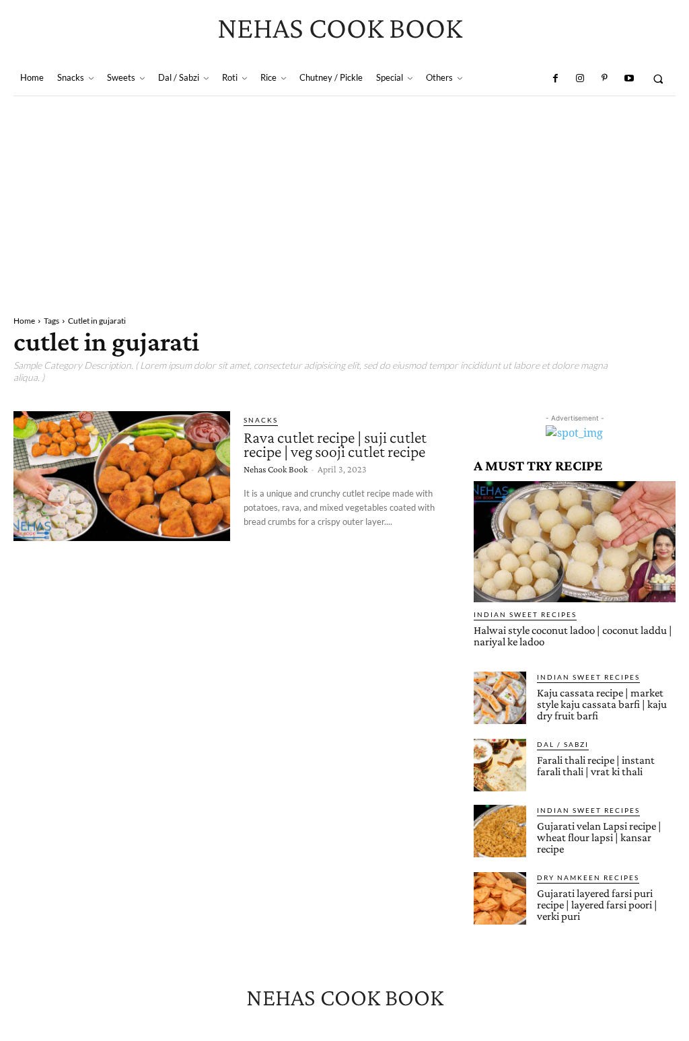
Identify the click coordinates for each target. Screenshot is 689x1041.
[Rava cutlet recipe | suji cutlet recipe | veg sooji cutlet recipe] (121, 476)
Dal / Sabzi (563, 744)
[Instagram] (580, 79)
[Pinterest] (604, 79)
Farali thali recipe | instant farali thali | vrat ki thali (596, 766)
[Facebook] (555, 79)
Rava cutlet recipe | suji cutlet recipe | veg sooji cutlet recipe (335, 444)
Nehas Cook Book (275, 469)
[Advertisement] (344, 197)
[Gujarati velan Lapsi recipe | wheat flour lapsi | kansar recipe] (500, 831)
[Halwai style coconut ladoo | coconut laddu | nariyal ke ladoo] (575, 541)
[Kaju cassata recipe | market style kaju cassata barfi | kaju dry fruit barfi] (500, 698)
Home (24, 321)
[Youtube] (628, 79)
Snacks (261, 420)
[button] (658, 78)
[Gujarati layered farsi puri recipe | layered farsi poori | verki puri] (500, 898)
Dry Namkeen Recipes (588, 877)
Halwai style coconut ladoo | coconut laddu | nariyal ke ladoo (573, 636)
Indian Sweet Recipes (525, 614)
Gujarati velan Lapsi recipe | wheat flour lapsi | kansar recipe (599, 837)
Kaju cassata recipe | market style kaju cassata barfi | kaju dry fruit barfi (602, 704)
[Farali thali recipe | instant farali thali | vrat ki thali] (500, 765)
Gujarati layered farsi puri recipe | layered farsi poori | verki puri (597, 905)
